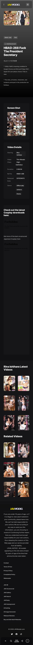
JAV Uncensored (9, 588)
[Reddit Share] (21, 634)
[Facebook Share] (16, 634)
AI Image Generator (10, 612)
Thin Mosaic (20, 159)
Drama (19, 194)
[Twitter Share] (12, 634)
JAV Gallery (7, 592)
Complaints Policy (9, 574)
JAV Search (7, 596)
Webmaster (7, 578)
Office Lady (20, 185)
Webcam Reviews (9, 615)
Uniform (19, 189)
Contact (6, 563)
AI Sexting (7, 608)
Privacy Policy (8, 570)
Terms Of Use (8, 566)
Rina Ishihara (19, 154)
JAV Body (7, 600)
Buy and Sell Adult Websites (12, 619)
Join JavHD (16, 641)
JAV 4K (6, 585)
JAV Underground (9, 604)
